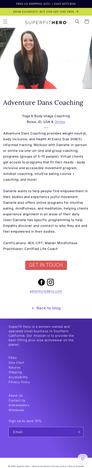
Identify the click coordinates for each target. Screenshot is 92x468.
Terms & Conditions (41, 466)
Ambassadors (19, 405)
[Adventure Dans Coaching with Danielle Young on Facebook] (41, 285)
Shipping (15, 372)
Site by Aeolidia (76, 466)
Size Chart (16, 362)
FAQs (12, 357)
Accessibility (18, 377)
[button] (5, 21)
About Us (16, 395)
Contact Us (17, 400)
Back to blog (49, 308)
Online (60, 122)
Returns (14, 367)
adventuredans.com (46, 291)
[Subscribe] (78, 432)
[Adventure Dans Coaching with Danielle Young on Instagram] (50, 285)
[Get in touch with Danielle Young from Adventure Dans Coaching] (46, 265)
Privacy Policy (19, 382)
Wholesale (16, 410)
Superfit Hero (23, 466)
